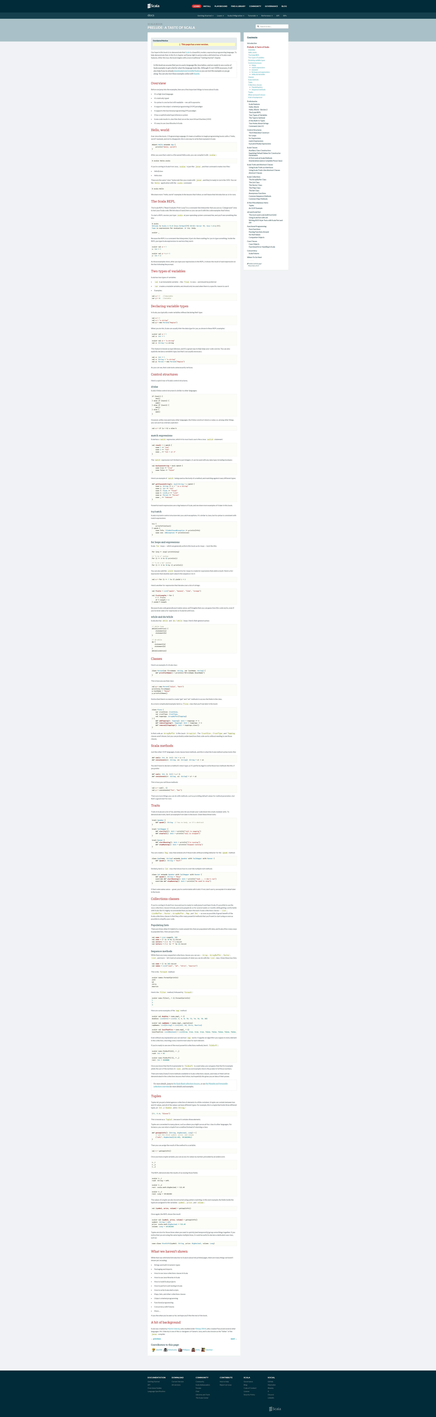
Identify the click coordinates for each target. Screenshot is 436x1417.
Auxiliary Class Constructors (260, 150)
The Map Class (254, 188)
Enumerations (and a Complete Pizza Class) (265, 161)
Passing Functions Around (259, 232)
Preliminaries (252, 101)
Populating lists (257, 87)
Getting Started (204, 16)
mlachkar (209, 1350)
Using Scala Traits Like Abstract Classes (264, 170)
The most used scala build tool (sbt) (262, 215)
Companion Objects (256, 237)
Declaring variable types (256, 60)
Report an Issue (226, 1385)
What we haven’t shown (256, 95)
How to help (224, 1382)
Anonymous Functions (257, 193)
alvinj (198, 1350)
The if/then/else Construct (259, 133)
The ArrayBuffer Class (257, 179)
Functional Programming (256, 226)
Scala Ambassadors (203, 1385)
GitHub (270, 1382)
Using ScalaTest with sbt (258, 217)
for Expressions (255, 138)
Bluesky (271, 1388)
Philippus (186, 1350)
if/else (254, 65)
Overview (251, 50)
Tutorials (252, 16)
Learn (197, 6)
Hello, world (252, 52)
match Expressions (256, 141)
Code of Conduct (250, 1388)
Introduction (252, 43)
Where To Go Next (254, 257)
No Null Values (254, 234)
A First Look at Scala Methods (260, 158)
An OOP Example (255, 208)
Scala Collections (253, 177)
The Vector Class (255, 185)
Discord (271, 1395)
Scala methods (253, 80)
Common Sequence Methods (260, 196)
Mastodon (272, 1385)
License (246, 1391)
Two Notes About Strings (259, 123)
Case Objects (254, 244)
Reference (266, 16)
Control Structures (254, 130)
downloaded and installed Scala (186, 71)
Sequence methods (258, 89)
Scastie (196, 74)
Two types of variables (256, 58)
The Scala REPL (253, 55)
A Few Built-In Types (257, 120)
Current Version (178, 1382)
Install (207, 6)
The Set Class (254, 190)
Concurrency (252, 251)
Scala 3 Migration (235, 16)
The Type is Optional (257, 118)
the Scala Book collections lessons (186, 1083)
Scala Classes (252, 147)
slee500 (159, 1350)
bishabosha (172, 1350)
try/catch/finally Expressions (260, 144)
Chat (197, 1391)
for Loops (252, 135)
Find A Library (238, 6)
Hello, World (254, 107)
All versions (176, 1385)
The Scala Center (202, 1398)
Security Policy (249, 1395)
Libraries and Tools (203, 1395)
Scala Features (254, 104)
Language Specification (156, 1391)
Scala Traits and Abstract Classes (260, 164)
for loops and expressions (261, 72)
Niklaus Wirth (200, 1329)
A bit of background (255, 97)
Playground (221, 6)
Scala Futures (254, 253)
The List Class (254, 182)
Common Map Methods (258, 199)
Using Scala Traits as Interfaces (261, 167)
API (277, 16)
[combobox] (272, 26)
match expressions (258, 67)
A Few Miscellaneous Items (257, 203)
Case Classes (252, 241)
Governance (271, 6)
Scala (188, 52)
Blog (284, 6)
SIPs (285, 16)
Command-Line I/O (256, 126)
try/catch (255, 70)
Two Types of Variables (258, 115)
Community (255, 6)
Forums (198, 1388)
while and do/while (258, 74)
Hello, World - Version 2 (258, 109)
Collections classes (255, 85)
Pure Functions (254, 229)
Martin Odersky (174, 1329)
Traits (250, 82)
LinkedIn (271, 1398)
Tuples (250, 92)
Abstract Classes (255, 173)
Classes (251, 77)
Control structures (255, 63)
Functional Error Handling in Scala (262, 247)
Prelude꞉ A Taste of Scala (258, 47)
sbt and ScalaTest (254, 212)
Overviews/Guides (155, 1388)
